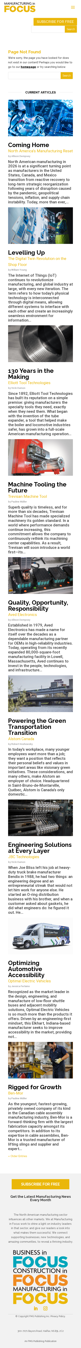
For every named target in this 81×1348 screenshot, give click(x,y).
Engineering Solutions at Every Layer (40, 850)
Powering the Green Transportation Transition (37, 729)
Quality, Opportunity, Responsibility (38, 608)
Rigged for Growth (34, 1089)
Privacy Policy (57, 1316)
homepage (28, 66)
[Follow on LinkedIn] (35, 1308)
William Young (19, 269)
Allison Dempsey (20, 156)
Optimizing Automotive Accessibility (29, 971)
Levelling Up (37, 258)
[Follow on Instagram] (45, 1308)
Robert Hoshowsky (22, 744)
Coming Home (40, 147)
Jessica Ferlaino (20, 986)
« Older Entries (17, 1156)
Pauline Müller (19, 501)
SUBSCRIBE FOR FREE (40, 1184)
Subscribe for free (55, 22)
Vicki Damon (18, 388)
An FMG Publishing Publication (40, 1341)
